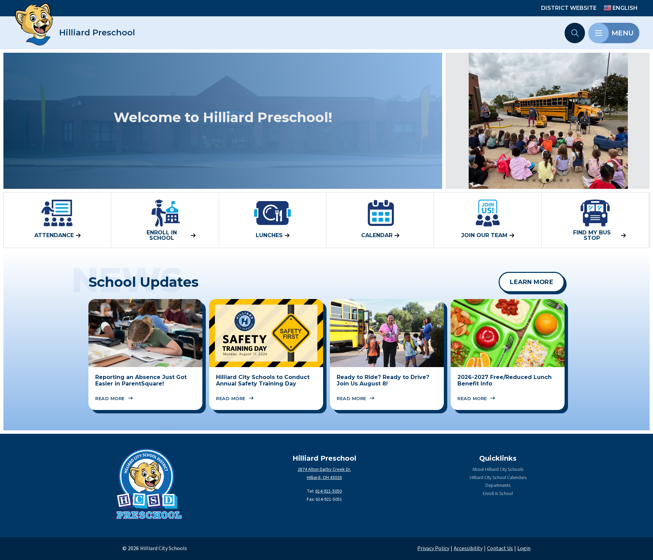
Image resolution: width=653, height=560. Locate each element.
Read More (110, 398)
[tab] (527, 180)
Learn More (531, 281)
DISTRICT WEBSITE (569, 8)
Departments (497, 485)
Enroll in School (498, 493)
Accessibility (468, 548)
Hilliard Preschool (97, 32)
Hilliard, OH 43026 (324, 477)
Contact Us (500, 548)
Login (524, 548)
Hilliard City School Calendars (498, 477)
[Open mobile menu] (598, 33)
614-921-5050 (328, 491)
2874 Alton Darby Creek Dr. (324, 469)
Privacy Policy (433, 548)
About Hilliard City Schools (497, 469)
